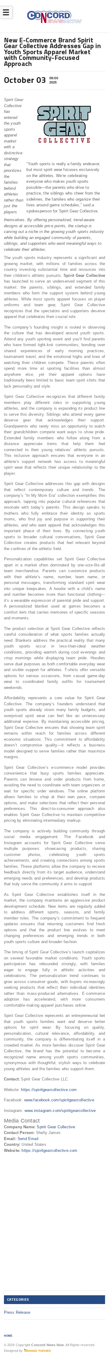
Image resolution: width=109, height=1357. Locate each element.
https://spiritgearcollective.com (49, 1089)
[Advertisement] (54, 1232)
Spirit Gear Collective (56, 1127)
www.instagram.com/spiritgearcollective (60, 1110)
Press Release (17, 1312)
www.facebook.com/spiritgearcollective (59, 1100)
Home (8, 1335)
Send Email (28, 1138)
